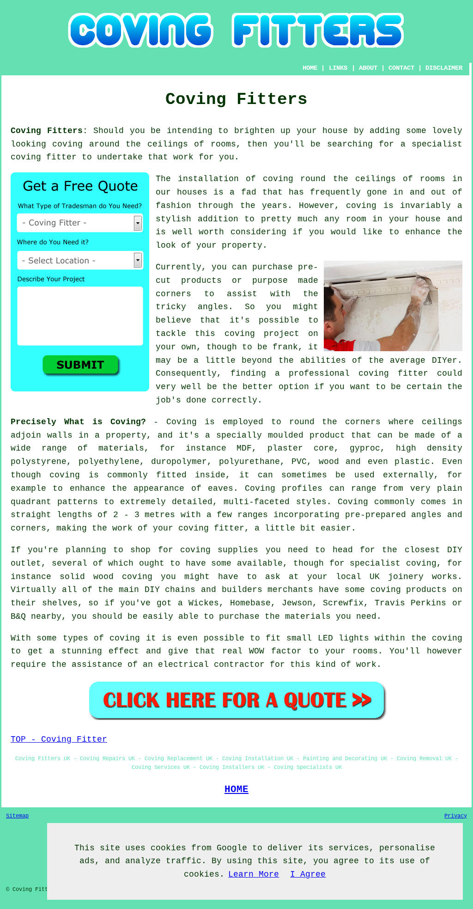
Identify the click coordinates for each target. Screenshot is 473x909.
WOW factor (275, 651)
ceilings (167, 144)
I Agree (308, 874)
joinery (406, 576)
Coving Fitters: (49, 130)
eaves (220, 488)
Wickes (203, 603)
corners (363, 422)
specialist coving (393, 563)
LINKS (338, 68)
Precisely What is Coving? (78, 422)
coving (67, 144)
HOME (310, 68)
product (327, 435)
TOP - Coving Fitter (59, 739)
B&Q (18, 616)
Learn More (253, 874)
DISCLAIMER (443, 68)
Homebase (250, 603)
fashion (173, 205)
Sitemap (17, 816)
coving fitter (44, 157)
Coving (181, 422)
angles (213, 306)
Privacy (455, 816)
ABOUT (368, 68)
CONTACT (401, 68)
